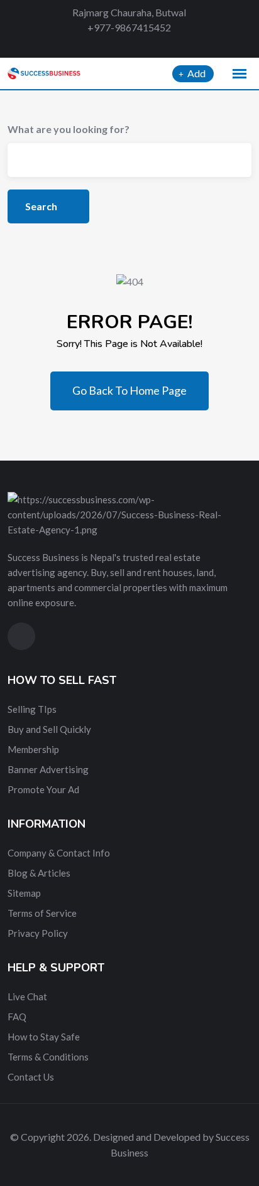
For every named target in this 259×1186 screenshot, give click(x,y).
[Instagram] (169, 45)
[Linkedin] (148, 45)
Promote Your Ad (43, 789)
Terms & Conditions (48, 1056)
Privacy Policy (38, 933)
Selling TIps (32, 709)
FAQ (17, 1016)
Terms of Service (42, 913)
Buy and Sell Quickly (49, 729)
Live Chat (27, 996)
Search (42, 206)
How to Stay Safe (44, 1036)
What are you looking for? (69, 129)
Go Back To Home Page (129, 390)
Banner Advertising (48, 769)
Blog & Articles (39, 873)
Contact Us (31, 1076)
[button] (239, 74)
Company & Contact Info (59, 852)
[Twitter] (126, 45)
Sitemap (24, 893)
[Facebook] (104, 45)
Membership (33, 749)
